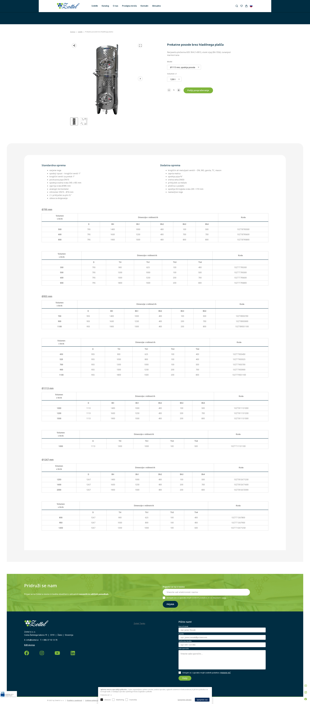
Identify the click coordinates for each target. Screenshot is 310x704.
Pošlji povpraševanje (198, 90)
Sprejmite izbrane (184, 700)
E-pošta (181, 634)
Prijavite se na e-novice (174, 587)
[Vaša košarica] (246, 6)
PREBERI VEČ (225, 673)
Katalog (105, 5)
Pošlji (184, 678)
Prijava (170, 604)
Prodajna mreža (129, 5)
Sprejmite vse (202, 700)
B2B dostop (29, 645)
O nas (115, 5)
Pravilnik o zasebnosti (74, 700)
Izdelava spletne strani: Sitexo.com (97, 700)
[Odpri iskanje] (237, 6)
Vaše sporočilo (183, 649)
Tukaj (223, 598)
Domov (72, 32)
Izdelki (95, 5)
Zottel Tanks (139, 623)
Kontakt (144, 5)
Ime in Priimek (183, 626)
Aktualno (156, 5)
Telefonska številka (185, 641)
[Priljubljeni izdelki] (241, 6)
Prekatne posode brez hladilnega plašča (99, 32)
